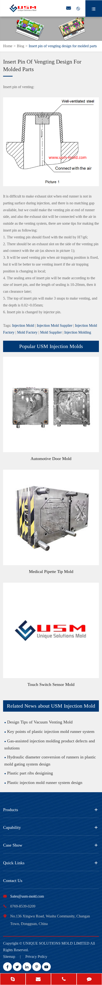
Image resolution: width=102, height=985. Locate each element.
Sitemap (9, 957)
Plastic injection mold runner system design (44, 782)
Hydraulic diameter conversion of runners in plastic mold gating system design (50, 760)
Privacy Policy (36, 957)
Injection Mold (23, 325)
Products (10, 809)
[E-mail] (38, 979)
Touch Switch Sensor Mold (51, 684)
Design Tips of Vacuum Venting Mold (40, 722)
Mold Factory (27, 332)
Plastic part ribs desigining (30, 773)
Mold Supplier (51, 332)
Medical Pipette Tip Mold (51, 571)
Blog (20, 46)
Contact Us (12, 880)
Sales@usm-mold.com (27, 896)
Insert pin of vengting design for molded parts (63, 46)
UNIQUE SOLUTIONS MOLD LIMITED (56, 943)
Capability (12, 827)
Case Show (12, 845)
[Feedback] (89, 979)
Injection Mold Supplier (54, 325)
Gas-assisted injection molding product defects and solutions (49, 744)
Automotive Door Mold (51, 458)
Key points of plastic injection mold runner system (50, 731)
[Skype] (12, 979)
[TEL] (63, 979)
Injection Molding (77, 332)
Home (7, 46)
